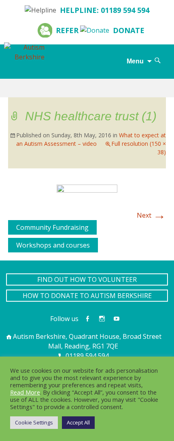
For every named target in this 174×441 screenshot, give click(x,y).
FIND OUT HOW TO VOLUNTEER (87, 279)
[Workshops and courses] (11, 242)
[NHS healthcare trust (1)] (87, 191)
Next (151, 215)
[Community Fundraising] (11, 224)
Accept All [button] (78, 422)
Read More (25, 392)
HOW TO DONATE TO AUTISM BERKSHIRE (87, 295)
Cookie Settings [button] (34, 422)
